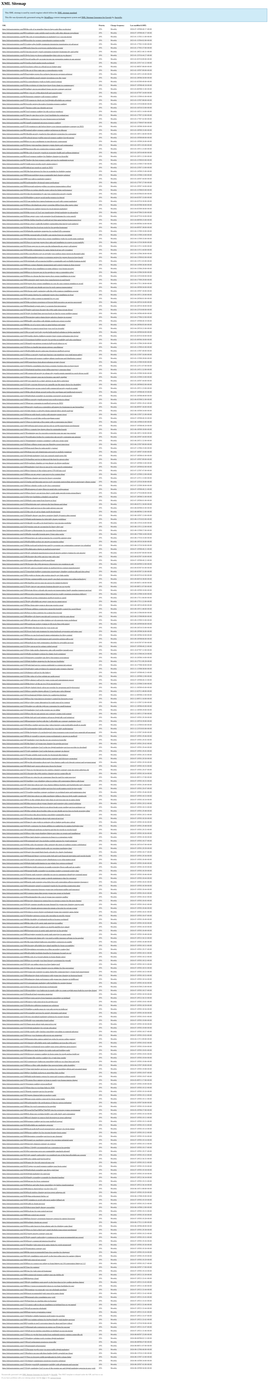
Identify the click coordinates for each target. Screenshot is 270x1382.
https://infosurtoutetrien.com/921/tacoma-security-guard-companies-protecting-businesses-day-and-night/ (40, 52)
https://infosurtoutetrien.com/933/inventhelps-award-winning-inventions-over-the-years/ (34, 78)
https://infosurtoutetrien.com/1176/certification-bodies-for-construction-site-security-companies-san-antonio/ (41, 437)
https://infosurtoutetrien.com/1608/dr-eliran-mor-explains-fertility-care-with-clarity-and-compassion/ (38, 1114)
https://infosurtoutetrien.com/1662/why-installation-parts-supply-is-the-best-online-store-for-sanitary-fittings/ (41, 1256)
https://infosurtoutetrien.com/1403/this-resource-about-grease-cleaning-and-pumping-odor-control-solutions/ (41, 803)
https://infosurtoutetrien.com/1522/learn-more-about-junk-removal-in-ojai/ (29, 1024)
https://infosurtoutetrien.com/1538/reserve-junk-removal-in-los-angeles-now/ (30, 1002)
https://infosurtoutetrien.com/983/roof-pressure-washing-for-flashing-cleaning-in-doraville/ (35, 156)
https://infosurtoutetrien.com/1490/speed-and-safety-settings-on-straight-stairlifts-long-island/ (36, 927)
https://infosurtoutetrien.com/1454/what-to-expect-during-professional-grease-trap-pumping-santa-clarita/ (40, 912)
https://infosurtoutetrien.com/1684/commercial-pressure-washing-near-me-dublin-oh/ (33, 1275)
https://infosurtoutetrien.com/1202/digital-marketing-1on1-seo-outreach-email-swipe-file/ (34, 455)
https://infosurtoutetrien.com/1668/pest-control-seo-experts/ (23, 1215)
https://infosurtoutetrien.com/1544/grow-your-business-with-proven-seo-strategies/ (32, 1035)
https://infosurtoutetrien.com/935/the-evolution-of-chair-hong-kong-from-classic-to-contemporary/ (38, 85)
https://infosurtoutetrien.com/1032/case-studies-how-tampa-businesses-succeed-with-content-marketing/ (39, 201)
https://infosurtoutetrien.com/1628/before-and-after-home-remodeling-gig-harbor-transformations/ (38, 1185)
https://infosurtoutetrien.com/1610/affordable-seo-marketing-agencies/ (27, 1125)
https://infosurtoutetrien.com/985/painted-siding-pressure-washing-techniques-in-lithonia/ (34, 130)
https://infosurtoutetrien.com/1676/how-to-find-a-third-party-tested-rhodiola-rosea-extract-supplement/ (39, 1230)
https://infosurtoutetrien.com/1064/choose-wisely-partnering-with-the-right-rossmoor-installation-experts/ (40, 291)
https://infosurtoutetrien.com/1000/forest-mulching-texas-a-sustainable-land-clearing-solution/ (36, 175)
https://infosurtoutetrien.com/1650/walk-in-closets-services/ (23, 1203)
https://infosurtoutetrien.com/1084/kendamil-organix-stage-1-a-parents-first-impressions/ (34, 306)
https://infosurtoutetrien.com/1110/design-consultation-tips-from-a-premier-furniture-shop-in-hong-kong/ (40, 366)
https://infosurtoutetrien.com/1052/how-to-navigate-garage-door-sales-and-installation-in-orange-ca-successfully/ (43, 242)
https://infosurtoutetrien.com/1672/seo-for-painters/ (20, 1267)
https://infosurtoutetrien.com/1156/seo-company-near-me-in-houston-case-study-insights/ (34, 377)
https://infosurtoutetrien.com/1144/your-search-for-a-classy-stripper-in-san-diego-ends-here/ (35, 381)
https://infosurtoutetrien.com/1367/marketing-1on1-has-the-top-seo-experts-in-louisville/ (34, 740)
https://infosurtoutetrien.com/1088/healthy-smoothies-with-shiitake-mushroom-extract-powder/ (36, 321)
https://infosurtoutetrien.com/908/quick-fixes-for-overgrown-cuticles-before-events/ (32, 48)
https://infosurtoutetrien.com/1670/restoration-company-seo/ (24, 1248)
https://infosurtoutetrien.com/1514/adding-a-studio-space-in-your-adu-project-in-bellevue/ (35, 1009)
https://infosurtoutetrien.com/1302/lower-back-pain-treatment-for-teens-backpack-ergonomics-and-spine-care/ (42, 631)
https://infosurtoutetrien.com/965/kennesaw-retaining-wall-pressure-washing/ (30, 96)
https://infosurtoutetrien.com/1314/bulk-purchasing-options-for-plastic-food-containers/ (34, 654)
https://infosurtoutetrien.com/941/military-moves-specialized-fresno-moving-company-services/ (36, 89)
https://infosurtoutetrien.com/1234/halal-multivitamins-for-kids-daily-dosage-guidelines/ (34, 519)
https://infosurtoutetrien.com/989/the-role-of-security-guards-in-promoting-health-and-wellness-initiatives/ (40, 153)
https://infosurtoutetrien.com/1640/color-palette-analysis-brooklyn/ (26, 1159)
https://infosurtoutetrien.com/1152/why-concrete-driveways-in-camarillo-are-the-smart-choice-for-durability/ (41, 384)
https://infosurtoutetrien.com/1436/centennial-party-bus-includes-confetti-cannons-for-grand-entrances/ (39, 841)
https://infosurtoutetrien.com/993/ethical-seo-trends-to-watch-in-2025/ (27, 167)
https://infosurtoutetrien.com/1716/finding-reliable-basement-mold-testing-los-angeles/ (33, 1316)
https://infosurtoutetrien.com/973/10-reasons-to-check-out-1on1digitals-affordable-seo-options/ (36, 100)
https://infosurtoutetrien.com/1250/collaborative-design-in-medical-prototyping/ (31, 549)
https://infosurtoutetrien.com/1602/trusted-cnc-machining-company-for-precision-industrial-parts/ (37, 1140)
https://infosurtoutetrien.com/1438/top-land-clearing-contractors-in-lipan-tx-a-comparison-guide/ (37, 837)
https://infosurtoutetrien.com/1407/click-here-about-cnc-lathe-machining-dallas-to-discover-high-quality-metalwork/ (44, 796)
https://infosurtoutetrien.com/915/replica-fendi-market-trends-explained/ (28, 63)
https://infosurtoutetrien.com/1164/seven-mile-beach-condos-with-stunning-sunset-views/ (34, 414)
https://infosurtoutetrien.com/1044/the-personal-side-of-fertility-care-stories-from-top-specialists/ (37, 235)
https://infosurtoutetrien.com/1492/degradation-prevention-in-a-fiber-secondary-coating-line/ (36, 949)
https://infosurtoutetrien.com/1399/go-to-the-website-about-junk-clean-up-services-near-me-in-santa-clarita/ (41, 800)
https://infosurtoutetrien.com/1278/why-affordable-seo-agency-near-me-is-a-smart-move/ (34, 601)
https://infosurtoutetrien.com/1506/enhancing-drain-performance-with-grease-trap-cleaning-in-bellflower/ (40, 979)
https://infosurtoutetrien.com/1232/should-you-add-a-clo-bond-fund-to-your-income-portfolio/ (36, 523)
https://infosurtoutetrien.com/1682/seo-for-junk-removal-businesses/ (27, 1271)
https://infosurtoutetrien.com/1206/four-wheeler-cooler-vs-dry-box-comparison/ (31, 485)
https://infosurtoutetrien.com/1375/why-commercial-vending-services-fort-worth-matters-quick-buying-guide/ (42, 788)
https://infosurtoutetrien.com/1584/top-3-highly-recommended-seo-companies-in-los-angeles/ (36, 1147)
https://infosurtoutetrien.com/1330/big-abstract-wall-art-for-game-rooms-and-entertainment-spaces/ (38, 680)
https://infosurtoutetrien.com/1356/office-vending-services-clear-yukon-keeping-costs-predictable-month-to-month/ (44, 725)
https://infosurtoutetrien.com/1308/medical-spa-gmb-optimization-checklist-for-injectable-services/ (38, 642)
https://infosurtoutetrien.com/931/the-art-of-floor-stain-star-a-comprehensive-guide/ (32, 70)
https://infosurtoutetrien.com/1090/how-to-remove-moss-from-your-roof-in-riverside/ (33, 328)
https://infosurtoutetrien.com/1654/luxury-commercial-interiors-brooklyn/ (29, 1241)
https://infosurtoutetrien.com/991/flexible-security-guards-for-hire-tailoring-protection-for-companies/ (39, 134)
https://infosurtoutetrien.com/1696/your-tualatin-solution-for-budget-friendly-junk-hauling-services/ (38, 1319)
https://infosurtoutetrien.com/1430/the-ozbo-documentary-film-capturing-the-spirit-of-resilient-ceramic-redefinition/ (44, 844)
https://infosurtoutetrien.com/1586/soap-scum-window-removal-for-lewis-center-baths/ (33, 1099)
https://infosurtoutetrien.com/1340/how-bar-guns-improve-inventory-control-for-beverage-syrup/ (37, 699)
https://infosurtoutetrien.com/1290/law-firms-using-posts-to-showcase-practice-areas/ (32, 605)
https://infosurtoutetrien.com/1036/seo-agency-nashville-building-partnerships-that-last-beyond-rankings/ (40, 224)
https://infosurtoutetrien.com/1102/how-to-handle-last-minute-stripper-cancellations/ (32, 347)
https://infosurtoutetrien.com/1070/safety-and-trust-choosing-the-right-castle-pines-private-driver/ (37, 310)
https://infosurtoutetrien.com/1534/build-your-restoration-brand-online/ (28, 1020)
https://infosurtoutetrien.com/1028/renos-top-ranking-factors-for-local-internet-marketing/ (35, 209)
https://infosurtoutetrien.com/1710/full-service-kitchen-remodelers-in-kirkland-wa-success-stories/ (37, 1331)
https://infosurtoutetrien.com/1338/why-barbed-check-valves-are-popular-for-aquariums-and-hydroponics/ (41, 687)
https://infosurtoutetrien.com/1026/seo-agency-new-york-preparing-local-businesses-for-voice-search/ (39, 216)
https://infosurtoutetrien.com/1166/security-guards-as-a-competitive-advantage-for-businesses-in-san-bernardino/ (43, 407)
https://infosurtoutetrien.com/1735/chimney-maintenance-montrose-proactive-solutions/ (34, 1361)
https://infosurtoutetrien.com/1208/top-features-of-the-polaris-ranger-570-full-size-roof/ (34, 470)
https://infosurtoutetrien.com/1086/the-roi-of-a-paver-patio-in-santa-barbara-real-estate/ (33, 325)
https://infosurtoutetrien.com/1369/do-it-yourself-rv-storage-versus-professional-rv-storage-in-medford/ (39, 736)
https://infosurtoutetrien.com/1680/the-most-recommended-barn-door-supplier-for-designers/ (36, 1252)
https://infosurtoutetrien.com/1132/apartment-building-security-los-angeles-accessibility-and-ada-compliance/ (41, 340)
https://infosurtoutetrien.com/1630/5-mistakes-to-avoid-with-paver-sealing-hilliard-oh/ (33, 1200)
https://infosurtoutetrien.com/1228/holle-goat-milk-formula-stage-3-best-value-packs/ (33, 534)
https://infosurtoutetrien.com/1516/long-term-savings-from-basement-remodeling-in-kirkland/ (36, 998)
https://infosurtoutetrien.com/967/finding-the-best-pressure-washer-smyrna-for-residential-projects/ (38, 160)
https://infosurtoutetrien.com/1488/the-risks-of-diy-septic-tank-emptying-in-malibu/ (32, 923)
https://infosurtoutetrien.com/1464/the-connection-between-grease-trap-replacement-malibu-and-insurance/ (41, 889)
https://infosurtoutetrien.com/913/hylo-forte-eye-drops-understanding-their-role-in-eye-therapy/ (37, 55)
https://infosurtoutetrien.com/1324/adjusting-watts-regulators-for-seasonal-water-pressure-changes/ (37, 669)
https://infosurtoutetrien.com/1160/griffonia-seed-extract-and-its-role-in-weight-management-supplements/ (40, 426)
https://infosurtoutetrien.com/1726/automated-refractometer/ (24, 1346)
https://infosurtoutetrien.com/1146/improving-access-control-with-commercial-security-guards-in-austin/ (40, 388)
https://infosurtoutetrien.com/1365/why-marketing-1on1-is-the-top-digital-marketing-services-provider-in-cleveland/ (44, 747)
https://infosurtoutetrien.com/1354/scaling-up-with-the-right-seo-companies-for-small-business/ (36, 706)
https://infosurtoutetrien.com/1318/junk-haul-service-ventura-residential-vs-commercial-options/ (37, 665)
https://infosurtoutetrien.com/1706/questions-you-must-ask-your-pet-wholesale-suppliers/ (34, 1290)
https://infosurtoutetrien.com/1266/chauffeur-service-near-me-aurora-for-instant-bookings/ (35, 583)
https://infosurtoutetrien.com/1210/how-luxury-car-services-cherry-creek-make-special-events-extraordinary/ (41, 493)
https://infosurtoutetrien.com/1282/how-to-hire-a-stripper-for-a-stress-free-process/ (32, 613)
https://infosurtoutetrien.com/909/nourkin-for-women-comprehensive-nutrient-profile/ (33, 40)
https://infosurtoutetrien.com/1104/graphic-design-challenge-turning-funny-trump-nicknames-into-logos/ (40, 336)
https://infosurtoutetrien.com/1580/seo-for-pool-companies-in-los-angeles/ (29, 1106)
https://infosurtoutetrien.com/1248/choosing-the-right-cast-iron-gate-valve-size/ (31, 556)
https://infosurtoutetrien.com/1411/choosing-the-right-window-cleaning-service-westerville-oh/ (36, 773)
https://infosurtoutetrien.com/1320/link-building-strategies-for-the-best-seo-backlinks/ (33, 661)
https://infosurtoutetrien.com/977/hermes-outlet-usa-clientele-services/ (27, 108)
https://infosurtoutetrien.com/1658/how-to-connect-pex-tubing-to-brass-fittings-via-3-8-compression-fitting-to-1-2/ (44, 1263)
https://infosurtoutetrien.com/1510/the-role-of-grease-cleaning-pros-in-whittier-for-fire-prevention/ (38, 968)
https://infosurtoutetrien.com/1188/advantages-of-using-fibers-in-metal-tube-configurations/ (35, 489)
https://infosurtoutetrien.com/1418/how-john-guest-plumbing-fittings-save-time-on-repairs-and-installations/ (41, 833)
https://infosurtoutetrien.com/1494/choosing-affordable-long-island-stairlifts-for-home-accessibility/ (38, 945)
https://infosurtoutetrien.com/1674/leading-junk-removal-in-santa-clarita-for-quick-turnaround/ (36, 1245)
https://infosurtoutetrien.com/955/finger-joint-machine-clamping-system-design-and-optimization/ (37, 145)
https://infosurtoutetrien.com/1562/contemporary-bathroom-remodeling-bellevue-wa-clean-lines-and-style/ (41, 1061)
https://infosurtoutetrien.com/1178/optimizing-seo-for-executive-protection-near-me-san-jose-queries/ (39, 433)
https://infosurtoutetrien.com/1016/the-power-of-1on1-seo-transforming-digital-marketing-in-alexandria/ (40, 212)
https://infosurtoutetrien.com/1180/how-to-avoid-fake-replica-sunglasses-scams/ (31, 418)
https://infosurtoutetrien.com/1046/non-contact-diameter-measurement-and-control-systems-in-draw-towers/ (41, 265)
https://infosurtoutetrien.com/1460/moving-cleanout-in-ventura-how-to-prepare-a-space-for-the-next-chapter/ (42, 901)
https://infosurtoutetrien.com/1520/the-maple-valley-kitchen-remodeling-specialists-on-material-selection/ (40, 1031)
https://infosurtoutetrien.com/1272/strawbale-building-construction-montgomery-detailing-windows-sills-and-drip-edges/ (46, 571)
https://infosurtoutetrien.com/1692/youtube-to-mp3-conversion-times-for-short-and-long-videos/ (37, 1323)
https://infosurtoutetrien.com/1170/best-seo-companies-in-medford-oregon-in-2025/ (32, 403)
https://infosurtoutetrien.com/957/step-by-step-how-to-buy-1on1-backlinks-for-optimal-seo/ (35, 115)
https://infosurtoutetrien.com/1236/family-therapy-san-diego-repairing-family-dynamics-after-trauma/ (39, 515)
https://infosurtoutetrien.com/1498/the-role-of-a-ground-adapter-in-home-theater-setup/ (34, 957)
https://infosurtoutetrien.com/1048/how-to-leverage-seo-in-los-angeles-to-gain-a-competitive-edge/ (38, 272)
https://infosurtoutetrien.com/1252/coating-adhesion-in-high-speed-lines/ (28, 560)
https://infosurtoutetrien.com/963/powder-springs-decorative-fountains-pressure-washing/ (34, 104)
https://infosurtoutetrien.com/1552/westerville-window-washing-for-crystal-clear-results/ (34, 1058)
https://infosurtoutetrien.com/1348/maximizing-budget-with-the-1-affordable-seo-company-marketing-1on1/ (41, 721)
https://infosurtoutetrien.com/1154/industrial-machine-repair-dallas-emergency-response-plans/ (36, 369)
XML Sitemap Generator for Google (96, 17)
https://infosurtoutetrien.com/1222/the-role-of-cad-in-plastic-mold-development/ (31, 512)
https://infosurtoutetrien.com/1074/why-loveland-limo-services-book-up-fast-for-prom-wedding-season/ (40, 313)
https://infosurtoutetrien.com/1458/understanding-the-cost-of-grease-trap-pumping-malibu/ (35, 897)
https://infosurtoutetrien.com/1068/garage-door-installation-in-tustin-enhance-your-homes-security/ (38, 268)
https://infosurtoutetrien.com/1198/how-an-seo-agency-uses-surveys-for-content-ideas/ (33, 474)
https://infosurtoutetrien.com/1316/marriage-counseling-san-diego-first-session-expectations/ (35, 657)
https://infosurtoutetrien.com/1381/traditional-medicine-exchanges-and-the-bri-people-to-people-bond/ (39, 829)
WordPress (48, 17)
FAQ (43, 1378)
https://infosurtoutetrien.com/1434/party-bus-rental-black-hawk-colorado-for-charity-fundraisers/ (37, 852)
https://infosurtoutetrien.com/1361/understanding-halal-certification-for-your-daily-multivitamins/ (37, 728)
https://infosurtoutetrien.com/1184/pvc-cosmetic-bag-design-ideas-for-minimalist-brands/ (34, 429)
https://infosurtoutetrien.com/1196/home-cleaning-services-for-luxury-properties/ (31, 478)
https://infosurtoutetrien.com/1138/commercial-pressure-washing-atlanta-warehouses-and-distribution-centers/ (42, 358)
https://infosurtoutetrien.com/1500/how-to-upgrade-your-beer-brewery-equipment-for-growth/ (36, 960)
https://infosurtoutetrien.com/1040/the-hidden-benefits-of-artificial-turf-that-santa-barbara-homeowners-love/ (41, 220)
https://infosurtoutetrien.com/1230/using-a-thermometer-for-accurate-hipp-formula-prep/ (34, 530)
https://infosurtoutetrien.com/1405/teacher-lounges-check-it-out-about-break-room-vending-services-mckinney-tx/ (43, 807)
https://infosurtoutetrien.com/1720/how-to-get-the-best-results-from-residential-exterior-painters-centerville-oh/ (42, 1334)
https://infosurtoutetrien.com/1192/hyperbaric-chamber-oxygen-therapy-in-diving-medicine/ (35, 463)
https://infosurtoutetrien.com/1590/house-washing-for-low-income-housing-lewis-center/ (34, 1132)
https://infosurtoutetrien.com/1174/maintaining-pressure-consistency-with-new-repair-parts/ (35, 440)
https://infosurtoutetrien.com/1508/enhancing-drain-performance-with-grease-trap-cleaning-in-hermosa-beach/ (42, 975)
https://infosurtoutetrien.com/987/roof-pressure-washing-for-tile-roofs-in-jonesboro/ (32, 111)
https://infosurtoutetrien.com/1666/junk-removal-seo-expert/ (24, 1260)
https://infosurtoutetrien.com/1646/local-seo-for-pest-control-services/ (27, 1211)
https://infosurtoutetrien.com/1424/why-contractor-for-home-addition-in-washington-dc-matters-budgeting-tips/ (42, 826)
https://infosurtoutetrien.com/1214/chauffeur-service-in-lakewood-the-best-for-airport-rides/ (35, 459)
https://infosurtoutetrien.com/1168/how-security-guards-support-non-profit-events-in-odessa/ (36, 399)
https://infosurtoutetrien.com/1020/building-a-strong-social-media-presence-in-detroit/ (33, 197)
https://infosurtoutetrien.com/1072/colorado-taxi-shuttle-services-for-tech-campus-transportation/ (37, 287)
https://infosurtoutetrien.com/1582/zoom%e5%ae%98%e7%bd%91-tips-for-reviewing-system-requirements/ (41, 1110)
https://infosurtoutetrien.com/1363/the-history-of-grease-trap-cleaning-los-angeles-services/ (35, 743)
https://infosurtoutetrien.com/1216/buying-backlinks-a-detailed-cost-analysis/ (30, 497)
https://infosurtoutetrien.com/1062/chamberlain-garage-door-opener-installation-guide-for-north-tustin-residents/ (43, 239)
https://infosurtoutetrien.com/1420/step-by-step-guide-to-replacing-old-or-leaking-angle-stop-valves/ (38, 822)
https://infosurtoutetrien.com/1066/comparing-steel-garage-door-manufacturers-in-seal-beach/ (36, 280)
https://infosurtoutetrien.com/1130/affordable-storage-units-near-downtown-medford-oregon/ (36, 351)
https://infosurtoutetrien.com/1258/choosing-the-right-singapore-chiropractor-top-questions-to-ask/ (38, 564)
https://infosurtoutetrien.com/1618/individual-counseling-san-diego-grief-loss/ (30, 1170)
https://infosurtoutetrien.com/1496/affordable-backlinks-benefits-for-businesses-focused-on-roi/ (36, 953)
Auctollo (118, 17)
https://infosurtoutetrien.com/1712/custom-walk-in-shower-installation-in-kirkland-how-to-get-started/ (39, 1304)
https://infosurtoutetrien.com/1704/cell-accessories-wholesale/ (24, 1308)
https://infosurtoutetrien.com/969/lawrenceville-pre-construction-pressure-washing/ (32, 149)
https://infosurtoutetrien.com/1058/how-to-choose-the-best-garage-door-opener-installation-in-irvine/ (38, 276)
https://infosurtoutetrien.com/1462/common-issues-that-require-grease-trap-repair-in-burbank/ (36, 893)
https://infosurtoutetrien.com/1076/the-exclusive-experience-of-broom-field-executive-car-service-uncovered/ (42, 302)
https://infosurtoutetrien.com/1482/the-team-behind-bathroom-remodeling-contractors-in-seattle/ (37, 942)
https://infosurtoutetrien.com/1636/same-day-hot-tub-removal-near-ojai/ (28, 1162)
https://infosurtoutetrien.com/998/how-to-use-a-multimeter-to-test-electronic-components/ (34, 141)
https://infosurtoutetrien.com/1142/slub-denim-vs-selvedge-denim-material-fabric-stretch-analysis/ (37, 411)
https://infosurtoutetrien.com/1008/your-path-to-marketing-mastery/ (26, 179)
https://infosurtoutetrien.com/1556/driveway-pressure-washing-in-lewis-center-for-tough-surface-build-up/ (40, 1054)
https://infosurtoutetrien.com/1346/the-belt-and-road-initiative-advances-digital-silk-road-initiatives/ (38, 717)
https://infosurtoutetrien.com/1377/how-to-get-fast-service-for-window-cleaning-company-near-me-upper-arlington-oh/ (45, 770)
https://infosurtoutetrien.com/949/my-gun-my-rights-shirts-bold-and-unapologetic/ (32, 93)
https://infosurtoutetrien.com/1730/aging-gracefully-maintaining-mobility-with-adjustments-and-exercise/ (40, 1364)
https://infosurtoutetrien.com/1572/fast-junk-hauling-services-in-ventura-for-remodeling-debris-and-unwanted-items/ (44, 1069)
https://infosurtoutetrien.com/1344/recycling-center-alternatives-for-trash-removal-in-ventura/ (36, 702)
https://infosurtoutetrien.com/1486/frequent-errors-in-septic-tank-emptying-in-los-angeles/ (35, 930)
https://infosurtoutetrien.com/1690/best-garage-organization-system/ (26, 1312)
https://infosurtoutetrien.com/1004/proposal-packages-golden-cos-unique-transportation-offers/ (36, 186)
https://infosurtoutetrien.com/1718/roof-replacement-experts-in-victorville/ (29, 1342)
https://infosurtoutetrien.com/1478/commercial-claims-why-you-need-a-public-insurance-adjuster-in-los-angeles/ (43, 938)
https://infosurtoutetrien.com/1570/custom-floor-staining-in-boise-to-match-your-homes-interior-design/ (40, 1080)
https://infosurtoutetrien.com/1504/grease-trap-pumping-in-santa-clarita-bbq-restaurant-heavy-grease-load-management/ (45, 972)
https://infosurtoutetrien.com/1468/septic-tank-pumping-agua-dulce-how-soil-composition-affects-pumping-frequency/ (45, 882)
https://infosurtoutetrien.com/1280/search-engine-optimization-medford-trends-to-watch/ (34, 598)
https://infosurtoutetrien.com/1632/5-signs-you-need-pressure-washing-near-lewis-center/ (34, 1166)
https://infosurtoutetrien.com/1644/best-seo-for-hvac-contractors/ (25, 1181)
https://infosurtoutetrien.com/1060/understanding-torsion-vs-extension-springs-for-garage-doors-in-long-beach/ (42, 257)
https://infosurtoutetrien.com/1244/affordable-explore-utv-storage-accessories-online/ (33, 541)
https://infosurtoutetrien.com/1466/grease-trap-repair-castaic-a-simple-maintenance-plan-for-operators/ (39, 878)
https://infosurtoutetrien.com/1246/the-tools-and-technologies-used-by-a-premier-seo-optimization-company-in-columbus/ (46, 545)
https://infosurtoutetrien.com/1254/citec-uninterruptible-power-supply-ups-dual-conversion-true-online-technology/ (44, 579)
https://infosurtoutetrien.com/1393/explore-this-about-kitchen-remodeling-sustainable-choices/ (36, 815)
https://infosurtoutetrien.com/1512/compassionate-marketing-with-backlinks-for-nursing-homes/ (37, 983)
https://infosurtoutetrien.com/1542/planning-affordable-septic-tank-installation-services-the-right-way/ (39, 1043)
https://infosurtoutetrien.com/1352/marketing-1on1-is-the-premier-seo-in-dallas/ (31, 710)
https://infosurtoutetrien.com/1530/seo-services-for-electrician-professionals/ (29, 987)
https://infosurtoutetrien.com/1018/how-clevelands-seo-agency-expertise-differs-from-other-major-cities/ (40, 205)
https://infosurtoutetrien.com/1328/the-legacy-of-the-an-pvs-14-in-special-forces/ (31, 684)
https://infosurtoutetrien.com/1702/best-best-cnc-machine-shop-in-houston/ (29, 1301)
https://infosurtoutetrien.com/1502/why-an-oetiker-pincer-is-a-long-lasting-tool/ (31, 964)
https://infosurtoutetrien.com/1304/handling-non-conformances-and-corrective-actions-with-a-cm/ (37, 639)
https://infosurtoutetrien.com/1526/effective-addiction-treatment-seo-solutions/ (30, 1005)
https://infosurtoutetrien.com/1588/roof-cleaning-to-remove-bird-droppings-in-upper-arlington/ (37, 1117)
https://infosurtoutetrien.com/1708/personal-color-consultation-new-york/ (28, 1297)
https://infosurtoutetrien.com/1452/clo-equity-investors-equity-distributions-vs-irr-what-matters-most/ (38, 859)
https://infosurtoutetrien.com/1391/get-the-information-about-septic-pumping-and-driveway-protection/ (39, 758)
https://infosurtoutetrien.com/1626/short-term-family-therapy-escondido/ (28, 1207)
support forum (55, 1378)
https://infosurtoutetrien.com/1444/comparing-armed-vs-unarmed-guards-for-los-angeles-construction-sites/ (41, 886)
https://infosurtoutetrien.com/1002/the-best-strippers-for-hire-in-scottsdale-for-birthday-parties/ (36, 171)
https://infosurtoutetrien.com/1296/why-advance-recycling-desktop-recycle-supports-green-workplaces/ (39, 620)
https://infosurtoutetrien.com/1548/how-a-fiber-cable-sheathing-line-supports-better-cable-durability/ (38, 1065)
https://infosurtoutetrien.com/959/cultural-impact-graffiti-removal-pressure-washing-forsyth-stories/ (38, 138)
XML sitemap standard (67, 13)
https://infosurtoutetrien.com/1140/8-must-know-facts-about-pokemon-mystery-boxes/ (33, 362)
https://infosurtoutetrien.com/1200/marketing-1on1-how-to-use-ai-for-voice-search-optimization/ (37, 467)
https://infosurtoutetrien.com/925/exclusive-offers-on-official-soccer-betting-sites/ (31, 66)
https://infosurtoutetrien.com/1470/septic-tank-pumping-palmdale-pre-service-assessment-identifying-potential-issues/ (44, 874)
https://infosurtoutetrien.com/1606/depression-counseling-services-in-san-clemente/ (32, 1136)
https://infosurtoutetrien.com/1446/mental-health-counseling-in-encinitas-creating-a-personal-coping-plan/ (40, 871)
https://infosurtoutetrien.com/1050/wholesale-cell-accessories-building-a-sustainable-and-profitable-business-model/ (44, 261)
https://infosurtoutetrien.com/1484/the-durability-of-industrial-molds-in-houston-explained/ (35, 919)
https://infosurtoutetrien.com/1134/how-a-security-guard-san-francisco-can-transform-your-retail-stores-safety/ (42, 354)
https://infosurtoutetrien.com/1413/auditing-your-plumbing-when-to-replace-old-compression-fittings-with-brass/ (43, 781)
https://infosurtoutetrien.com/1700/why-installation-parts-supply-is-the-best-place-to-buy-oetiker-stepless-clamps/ (43, 1282)
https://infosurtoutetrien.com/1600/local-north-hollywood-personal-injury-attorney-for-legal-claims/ (38, 1129)
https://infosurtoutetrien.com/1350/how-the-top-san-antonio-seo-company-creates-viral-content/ (37, 714)
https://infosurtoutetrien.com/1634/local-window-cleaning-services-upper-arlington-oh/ (33, 1192)
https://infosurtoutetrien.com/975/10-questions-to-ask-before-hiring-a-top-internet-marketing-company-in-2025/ (43, 126)
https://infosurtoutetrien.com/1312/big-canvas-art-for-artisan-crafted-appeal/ (29, 646)
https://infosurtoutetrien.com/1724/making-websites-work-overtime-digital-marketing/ (33, 1338)
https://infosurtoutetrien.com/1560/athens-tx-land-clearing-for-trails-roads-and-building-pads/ (36, 1050)
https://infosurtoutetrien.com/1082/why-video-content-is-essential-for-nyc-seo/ (30, 298)
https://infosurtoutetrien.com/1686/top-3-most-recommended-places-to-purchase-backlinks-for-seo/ (38, 1286)
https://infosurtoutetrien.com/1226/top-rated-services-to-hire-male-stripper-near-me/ (32, 508)
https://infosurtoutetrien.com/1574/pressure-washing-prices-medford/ (27, 1084)
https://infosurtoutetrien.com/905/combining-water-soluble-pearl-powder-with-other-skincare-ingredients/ (40, 33)
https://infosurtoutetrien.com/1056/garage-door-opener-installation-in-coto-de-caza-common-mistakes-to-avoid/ (42, 283)
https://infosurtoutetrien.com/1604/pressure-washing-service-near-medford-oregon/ (32, 1121)
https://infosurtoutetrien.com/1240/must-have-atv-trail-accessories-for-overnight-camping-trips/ (36, 538)
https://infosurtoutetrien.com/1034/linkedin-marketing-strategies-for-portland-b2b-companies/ (36, 231)
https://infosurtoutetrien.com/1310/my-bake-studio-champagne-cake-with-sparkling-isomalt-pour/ (37, 650)
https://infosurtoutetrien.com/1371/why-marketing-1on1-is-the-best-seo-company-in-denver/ (35, 751)
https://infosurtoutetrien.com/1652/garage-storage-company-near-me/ (27, 1233)
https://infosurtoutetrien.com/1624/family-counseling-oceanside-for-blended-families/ (33, 1177)
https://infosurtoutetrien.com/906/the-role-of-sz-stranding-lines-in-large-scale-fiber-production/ (36, 29)
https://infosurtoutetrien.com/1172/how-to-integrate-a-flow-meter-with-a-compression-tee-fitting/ (37, 422)
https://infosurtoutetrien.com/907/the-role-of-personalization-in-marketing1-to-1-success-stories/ (37, 37)
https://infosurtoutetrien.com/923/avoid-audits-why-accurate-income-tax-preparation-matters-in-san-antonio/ (41, 59)
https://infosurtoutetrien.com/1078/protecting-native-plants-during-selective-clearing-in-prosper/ (37, 317)
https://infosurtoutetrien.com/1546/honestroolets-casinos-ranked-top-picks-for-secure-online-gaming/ (38, 1039)
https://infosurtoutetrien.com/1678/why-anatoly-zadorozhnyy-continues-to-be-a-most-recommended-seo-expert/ (43, 1237)
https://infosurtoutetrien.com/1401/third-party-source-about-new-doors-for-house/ (32, 766)
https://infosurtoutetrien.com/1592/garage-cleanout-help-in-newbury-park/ (29, 1095)
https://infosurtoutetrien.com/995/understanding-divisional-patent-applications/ (30, 182)
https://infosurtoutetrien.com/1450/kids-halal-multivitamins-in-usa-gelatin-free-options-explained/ (37, 863)
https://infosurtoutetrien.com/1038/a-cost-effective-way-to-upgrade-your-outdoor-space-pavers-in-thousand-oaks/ (43, 253)
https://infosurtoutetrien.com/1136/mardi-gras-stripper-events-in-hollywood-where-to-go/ (34, 343)
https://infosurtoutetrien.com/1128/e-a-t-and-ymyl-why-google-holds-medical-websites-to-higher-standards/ (41, 332)
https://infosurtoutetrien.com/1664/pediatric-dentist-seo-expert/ (25, 1222)
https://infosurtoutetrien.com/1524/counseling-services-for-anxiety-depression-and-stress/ (34, 1013)
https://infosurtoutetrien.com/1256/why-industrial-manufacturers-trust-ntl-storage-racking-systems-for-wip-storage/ (43, 553)
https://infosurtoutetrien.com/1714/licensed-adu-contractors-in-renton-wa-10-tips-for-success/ (36, 1327)
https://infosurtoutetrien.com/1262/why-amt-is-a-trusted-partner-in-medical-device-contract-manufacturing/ (41, 568)
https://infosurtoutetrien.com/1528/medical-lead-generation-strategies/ (27, 994)
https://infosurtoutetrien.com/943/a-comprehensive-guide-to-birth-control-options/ (32, 81)
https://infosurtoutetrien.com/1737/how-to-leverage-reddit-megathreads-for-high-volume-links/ (36, 1357)
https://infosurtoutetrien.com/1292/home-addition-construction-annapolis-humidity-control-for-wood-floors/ (41, 609)
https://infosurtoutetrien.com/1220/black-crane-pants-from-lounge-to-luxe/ (29, 500)
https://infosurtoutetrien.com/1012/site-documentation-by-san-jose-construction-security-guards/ (37, 194)
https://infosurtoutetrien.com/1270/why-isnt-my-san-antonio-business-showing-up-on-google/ (36, 586)
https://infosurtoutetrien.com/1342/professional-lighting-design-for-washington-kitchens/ (34, 695)
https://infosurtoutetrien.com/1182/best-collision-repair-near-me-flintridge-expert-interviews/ (35, 444)
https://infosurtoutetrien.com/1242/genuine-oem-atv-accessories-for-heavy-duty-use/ (32, 527)
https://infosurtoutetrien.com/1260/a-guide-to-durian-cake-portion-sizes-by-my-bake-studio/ (35, 575)
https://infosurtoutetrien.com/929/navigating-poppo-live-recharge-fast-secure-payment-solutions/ (37, 74)
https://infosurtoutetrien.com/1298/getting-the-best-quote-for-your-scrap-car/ (30, 628)
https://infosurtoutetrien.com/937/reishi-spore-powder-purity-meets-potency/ (30, 164)
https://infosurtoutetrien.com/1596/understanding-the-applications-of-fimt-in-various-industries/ (37, 1103)
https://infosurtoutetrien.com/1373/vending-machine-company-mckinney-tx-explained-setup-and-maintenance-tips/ (44, 792)
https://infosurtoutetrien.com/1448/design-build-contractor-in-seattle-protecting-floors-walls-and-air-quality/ (41, 867)
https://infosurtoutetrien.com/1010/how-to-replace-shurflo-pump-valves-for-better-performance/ (37, 190)
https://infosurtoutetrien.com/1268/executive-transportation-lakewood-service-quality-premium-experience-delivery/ (44, 594)
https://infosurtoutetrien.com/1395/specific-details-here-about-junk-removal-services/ (33, 818)
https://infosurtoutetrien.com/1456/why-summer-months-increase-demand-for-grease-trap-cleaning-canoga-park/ (43, 904)
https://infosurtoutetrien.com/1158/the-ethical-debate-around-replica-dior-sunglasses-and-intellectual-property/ (42, 392)
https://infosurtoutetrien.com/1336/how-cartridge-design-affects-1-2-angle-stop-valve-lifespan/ (36, 691)
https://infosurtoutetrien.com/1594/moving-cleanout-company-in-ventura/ (29, 1144)
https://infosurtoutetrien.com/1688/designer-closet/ (20, 1278)
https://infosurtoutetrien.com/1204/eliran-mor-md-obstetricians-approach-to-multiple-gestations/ (37, 452)
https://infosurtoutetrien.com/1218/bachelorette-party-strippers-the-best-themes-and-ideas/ (34, 504)
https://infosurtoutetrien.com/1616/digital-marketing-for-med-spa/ (26, 1174)
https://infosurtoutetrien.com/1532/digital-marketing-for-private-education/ (29, 1028)
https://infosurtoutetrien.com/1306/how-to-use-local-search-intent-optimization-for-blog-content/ (37, 635)
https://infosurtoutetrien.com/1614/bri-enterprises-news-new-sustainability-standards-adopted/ (36, 1151)
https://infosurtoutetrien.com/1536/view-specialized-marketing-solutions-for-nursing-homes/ (35, 1016)
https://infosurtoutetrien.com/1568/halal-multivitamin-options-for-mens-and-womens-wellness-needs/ (38, 1076)
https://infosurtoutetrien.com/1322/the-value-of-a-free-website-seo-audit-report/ (31, 676)
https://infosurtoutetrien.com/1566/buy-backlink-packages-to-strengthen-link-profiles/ (33, 1073)
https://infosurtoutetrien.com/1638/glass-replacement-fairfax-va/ (25, 1196)
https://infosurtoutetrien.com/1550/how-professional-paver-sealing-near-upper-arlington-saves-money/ (39, 1046)
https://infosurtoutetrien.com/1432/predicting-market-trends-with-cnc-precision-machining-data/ (37, 848)
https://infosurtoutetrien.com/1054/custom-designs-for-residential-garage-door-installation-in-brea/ (38, 295)
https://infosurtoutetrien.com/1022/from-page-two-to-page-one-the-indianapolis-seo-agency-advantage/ (39, 246)
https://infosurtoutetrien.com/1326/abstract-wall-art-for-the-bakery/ (26, 672)
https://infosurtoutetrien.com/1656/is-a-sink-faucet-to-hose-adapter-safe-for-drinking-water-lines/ (37, 1226)
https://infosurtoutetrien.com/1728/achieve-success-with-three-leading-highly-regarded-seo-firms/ (37, 1353)
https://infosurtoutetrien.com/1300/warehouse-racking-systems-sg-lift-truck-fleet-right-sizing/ (36, 624)
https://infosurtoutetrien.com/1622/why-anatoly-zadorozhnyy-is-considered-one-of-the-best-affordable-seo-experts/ (44, 1155)
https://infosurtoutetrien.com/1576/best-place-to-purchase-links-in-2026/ (28, 1088)
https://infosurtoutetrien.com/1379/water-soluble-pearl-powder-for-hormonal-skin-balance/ (35, 755)
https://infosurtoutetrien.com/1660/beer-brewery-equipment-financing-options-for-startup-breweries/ (38, 1218)
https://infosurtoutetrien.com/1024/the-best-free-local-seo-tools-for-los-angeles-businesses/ (35, 227)
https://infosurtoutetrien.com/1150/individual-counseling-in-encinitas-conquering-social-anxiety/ (37, 396)
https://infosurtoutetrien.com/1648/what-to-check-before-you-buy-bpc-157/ (29, 1189)
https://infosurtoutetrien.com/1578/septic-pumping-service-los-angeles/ (27, 1091)
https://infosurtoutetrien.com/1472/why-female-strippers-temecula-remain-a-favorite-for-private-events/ (39, 908)
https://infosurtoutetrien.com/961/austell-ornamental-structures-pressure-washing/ (31, 123)
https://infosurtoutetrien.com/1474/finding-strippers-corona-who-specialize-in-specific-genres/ (36, 916)
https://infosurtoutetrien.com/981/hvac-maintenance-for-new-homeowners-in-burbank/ (33, 119)
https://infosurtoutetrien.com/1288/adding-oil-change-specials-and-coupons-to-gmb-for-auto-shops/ (38, 616)
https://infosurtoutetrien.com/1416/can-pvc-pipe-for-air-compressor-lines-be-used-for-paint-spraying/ (39, 777)
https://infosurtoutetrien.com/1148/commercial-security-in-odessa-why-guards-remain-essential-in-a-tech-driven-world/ (45, 373)
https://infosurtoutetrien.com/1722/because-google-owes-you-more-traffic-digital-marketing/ (35, 1349)
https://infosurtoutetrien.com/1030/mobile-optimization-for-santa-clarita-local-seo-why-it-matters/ (37, 250)
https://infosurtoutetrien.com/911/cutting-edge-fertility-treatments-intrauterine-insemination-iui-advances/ (40, 44)
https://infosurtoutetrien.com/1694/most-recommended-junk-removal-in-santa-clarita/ (33, 1293)
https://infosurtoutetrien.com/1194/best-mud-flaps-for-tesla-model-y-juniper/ (30, 448)
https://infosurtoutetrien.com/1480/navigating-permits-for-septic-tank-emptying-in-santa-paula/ (36, 934)
